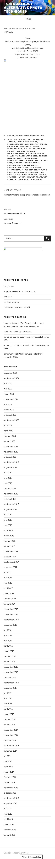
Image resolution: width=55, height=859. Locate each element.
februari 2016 (10, 656)
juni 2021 (8, 404)
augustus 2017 (10, 567)
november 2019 (11, 452)
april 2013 (8, 819)
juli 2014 (8, 756)
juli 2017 (7, 572)
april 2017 (8, 588)
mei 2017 (8, 583)
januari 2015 (9, 725)
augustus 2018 (10, 509)
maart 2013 (9, 824)
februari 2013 (10, 830)
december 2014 (11, 730)
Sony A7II (33, 175)
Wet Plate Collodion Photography (26, 136)
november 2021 (11, 399)
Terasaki (25, 177)
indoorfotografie (26, 151)
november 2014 (11, 735)
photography (31, 165)
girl (26, 149)
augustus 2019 (10, 467)
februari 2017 (10, 599)
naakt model (31, 158)
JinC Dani (8, 297)
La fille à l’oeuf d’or (12, 302)
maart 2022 (9, 394)
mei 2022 (8, 389)
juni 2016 (8, 635)
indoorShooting (16, 153)
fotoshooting (15, 149)
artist (33, 142)
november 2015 (11, 672)
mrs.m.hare (9, 286)
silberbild (21, 175)
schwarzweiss (24, 172)
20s (15, 139)
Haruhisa (42, 149)
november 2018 (11, 494)
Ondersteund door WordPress (16, 853)
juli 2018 (8, 515)
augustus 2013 (10, 803)
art (27, 142)
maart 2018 (9, 536)
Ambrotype (39, 139)
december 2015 (11, 667)
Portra (11, 172)
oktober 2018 (10, 499)
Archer (20, 142)
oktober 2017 (10, 557)
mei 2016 (8, 641)
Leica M (37, 156)
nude (9, 163)
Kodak (29, 153)
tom (33, 28)
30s (25, 139)
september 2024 (11, 378)
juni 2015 (8, 698)
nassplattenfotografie (20, 160)
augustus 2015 (10, 688)
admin (6, 337)
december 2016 (11, 609)
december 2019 (11, 446)
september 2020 (11, 420)
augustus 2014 (10, 751)
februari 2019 (10, 488)
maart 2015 (9, 714)
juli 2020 (8, 425)
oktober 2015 (10, 677)
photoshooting (33, 168)
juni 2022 (8, 383)
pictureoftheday (31, 170)
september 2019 (11, 462)
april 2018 (8, 530)
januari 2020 (9, 441)
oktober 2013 (10, 793)
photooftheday (15, 168)
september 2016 (11, 620)
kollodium (39, 153)
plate (44, 170)
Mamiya (11, 158)
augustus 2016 (10, 625)
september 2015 (11, 683)
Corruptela (26, 332)
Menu (28, 19)
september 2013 (11, 798)
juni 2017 (8, 578)
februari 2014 (10, 777)
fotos (36, 146)
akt (30, 139)
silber (10, 175)
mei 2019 (8, 483)
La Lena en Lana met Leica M (17, 307)
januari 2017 (9, 604)
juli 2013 (8, 809)
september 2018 (11, 504)
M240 (45, 156)
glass (32, 149)
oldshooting (32, 163)
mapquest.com (10, 323)
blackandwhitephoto (36, 144)
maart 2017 (9, 593)
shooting (38, 172)
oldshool (19, 163)
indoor (11, 151)
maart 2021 (9, 410)
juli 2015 (8, 693)
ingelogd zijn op (18, 195)
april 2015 (8, 709)
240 (20, 139)
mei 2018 (8, 525)
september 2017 (11, 562)
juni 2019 (8, 478)
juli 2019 (8, 473)
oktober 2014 (10, 740)
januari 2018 (9, 546)
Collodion (12, 146)
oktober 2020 (10, 415)
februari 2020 (10, 436)
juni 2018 (8, 520)
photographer (15, 165)
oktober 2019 (10, 457)
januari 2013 (9, 835)
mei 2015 (8, 704)
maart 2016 (9, 651)
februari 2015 (10, 719)
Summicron (13, 177)
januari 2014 (9, 782)
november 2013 (11, 788)
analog (11, 142)
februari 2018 (10, 541)
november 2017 (11, 551)
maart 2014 (9, 772)
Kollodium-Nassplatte (19, 156)
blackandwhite (15, 144)
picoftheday (13, 170)
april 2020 (8, 431)
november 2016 (11, 614)
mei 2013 (8, 814)
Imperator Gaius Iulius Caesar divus (20, 291)
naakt (20, 158)
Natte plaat (41, 160)
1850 (9, 139)
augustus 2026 (11, 373)
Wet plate (36, 177)
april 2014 (8, 767)
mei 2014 (8, 761)
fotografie (26, 146)
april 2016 (8, 646)
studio (42, 175)
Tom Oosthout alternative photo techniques (23, 7)
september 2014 (11, 746)
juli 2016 (8, 630)
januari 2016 (9, 662)
